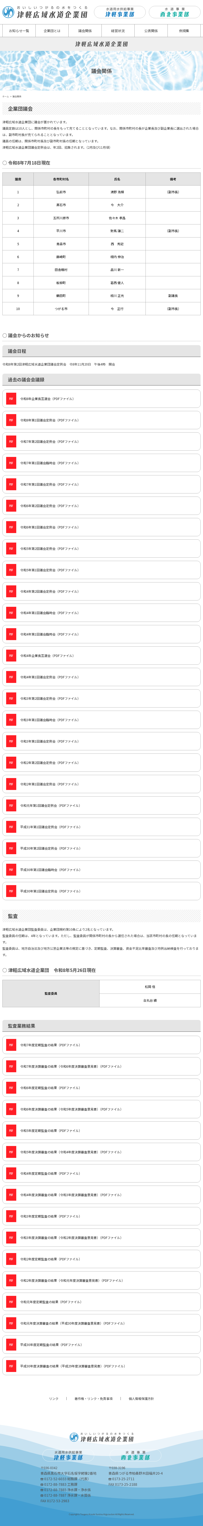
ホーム (5, 96)
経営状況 (118, 30)
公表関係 (151, 30)
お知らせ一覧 (19, 30)
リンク (53, 1398)
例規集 (184, 30)
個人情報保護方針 (141, 1398)
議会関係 (85, 30)
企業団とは (52, 30)
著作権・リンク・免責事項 (94, 1398)
